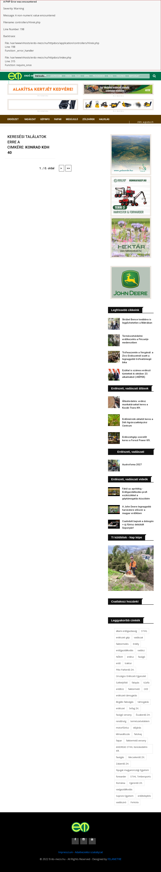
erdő (118, 663)
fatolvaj (138, 734)
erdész (130, 656)
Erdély (136, 643)
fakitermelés (122, 643)
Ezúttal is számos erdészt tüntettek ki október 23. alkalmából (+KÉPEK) (136, 373)
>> (68, 168)
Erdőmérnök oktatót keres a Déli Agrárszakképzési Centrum (137, 422)
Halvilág (104, 119)
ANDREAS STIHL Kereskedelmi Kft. (131, 748)
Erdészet (13, 119)
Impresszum (65, 852)
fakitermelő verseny (136, 740)
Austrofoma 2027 (132, 464)
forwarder (121, 776)
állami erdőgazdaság (126, 631)
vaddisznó (121, 802)
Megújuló (72, 119)
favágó (141, 656)
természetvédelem (140, 721)
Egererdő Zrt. (136, 782)
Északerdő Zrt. (143, 714)
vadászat (138, 637)
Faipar (57, 119)
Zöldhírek (88, 119)
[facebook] (12, 82)
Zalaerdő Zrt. (122, 763)
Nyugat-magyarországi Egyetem (132, 770)
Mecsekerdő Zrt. (136, 757)
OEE (146, 689)
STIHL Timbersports (140, 776)
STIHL (144, 631)
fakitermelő (134, 689)
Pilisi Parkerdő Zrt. (125, 669)
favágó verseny (124, 714)
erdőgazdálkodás (124, 650)
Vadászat (30, 119)
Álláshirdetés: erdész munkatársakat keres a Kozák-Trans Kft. (135, 404)
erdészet (120, 708)
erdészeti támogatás (126, 695)
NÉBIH (119, 656)
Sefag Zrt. (134, 708)
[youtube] (20, 82)
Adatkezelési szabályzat (89, 852)
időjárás (137, 727)
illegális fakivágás (124, 701)
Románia (120, 782)
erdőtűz (120, 689)
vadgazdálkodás (124, 789)
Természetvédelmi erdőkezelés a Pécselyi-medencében (135, 339)
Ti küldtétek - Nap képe (126, 537)
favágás (120, 757)
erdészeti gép (123, 637)
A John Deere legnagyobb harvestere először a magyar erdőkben (136, 510)
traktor (128, 663)
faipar (119, 740)
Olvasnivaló (39, 131)
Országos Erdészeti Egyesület (131, 676)
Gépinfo (45, 119)
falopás (135, 682)
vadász (141, 650)
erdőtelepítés (144, 795)
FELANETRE (114, 859)
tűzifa (146, 682)
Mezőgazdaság (18, 131)
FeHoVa (134, 802)
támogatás (143, 701)
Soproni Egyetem (124, 795)
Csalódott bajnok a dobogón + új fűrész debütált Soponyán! (138, 524)
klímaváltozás (123, 734)
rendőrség (121, 721)
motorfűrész (122, 727)
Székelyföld (122, 682)
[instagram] (16, 82)
